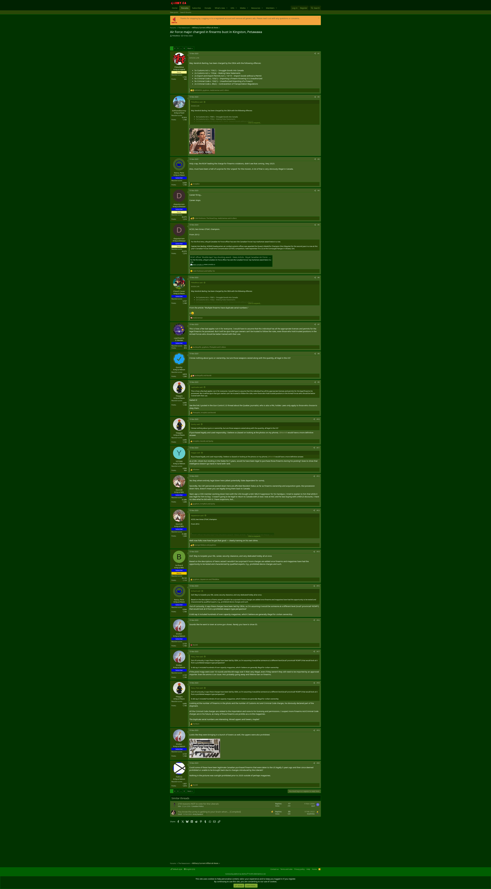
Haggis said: (195, 453)
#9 (319, 382)
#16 (318, 620)
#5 (319, 225)
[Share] (315, 53)
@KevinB (283, 432)
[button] (227, 8)
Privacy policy (299, 869)
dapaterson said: (197, 515)
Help (308, 869)
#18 (318, 683)
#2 (319, 97)
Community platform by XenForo (245, 874)
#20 (318, 763)
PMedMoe (176, 36)
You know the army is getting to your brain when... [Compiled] (209, 811)
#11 (318, 448)
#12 (318, 476)
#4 (319, 190)
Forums (184, 8)
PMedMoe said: (197, 102)
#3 (319, 159)
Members (270, 8)
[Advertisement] (200, 42)
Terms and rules (286, 869)
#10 (318, 419)
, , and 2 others (212, 90)
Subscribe (196, 8)
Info (232, 8)
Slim (179, 806)
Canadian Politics (198, 806)
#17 (318, 651)
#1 (319, 53)
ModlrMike (311, 814)
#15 (318, 586)
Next (189, 48)
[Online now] (179, 288)
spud (313, 806)
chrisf (180, 814)
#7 (319, 324)
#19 (318, 730)
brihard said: (195, 591)
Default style (177, 869)
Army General (198, 814)
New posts (174, 12)
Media (243, 8)
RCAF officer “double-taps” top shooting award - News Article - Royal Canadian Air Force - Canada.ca (234, 257)
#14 (318, 552)
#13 (318, 510)
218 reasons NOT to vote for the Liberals (198, 803)
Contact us (274, 869)
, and (204, 413)
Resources (255, 8)
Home (174, 8)
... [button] (181, 48)
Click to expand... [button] (254, 123)
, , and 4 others (216, 218)
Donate (208, 8)
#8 (319, 354)
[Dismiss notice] (318, 18)
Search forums (185, 12)
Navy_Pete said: (197, 656)
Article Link (194, 57)
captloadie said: (197, 387)
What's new (220, 8)
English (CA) (190, 869)
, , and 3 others (209, 347)
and (204, 271)
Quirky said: (195, 424)
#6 (319, 277)
